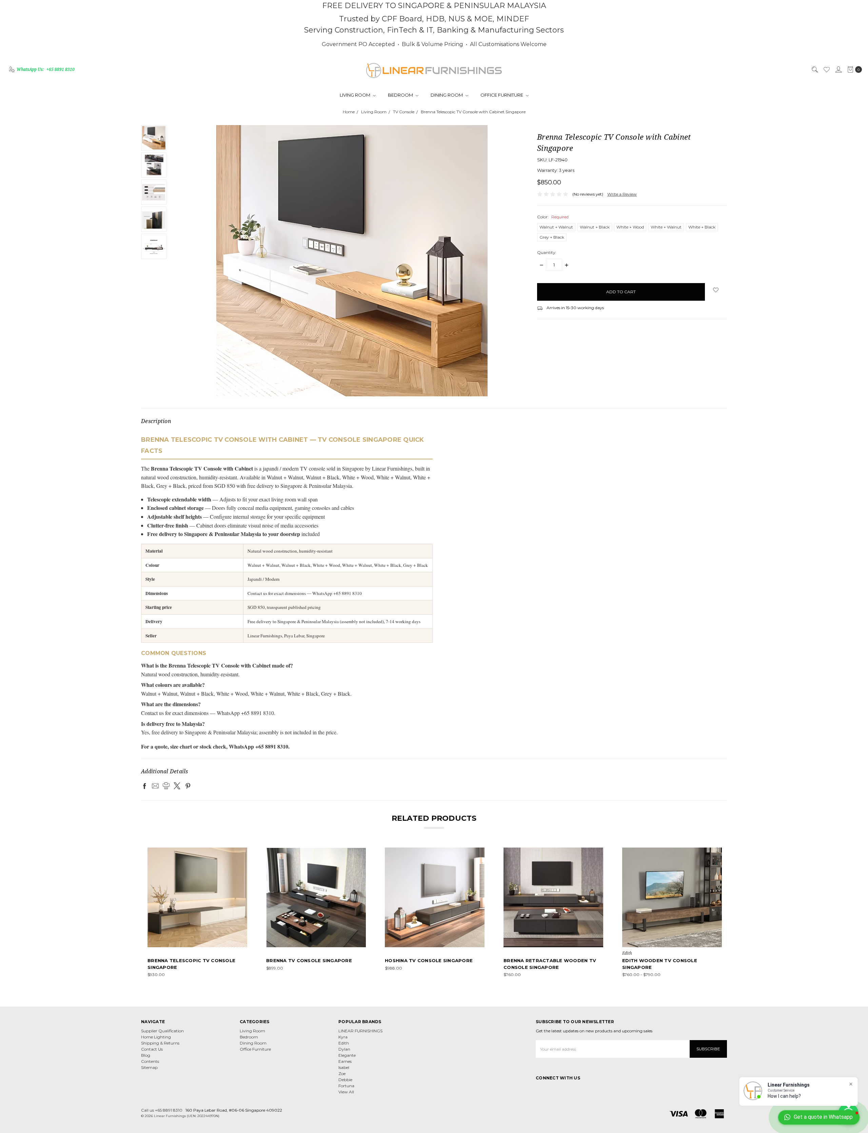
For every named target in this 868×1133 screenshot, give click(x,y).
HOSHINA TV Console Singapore (429, 960)
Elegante (347, 1055)
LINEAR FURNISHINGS (360, 1030)
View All (346, 1091)
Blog (145, 1055)
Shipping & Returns (160, 1043)
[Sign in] (838, 69)
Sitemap (149, 1067)
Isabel (343, 1067)
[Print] (166, 785)
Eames (345, 1061)
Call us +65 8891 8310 (161, 1110)
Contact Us (152, 1049)
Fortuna (346, 1085)
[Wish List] (826, 69)
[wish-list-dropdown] (716, 290)
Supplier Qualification (162, 1030)
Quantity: (546, 252)
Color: (553, 216)
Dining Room (447, 95)
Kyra (343, 1036)
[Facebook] (144, 785)
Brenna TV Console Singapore (309, 960)
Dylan (344, 1049)
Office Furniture (502, 95)
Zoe (342, 1073)
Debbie (345, 1079)
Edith (343, 1043)
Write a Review (622, 194)
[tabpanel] (197, 912)
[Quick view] (242, 852)
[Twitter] (177, 785)
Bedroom (401, 95)
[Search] (814, 69)
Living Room (355, 95)
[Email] (155, 785)
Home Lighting (156, 1036)
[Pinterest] (187, 785)
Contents (150, 1061)
